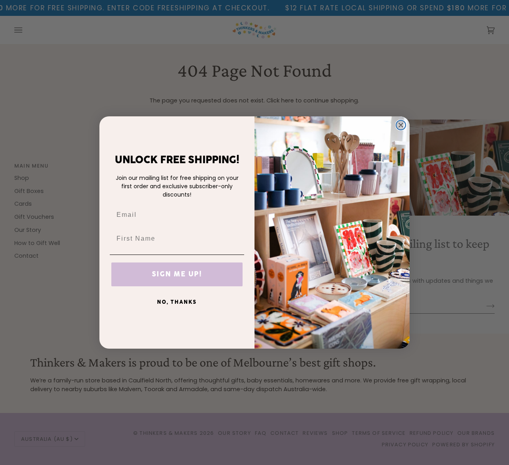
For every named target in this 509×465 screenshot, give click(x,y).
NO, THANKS (177, 302)
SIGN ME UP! (177, 274)
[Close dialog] (401, 125)
